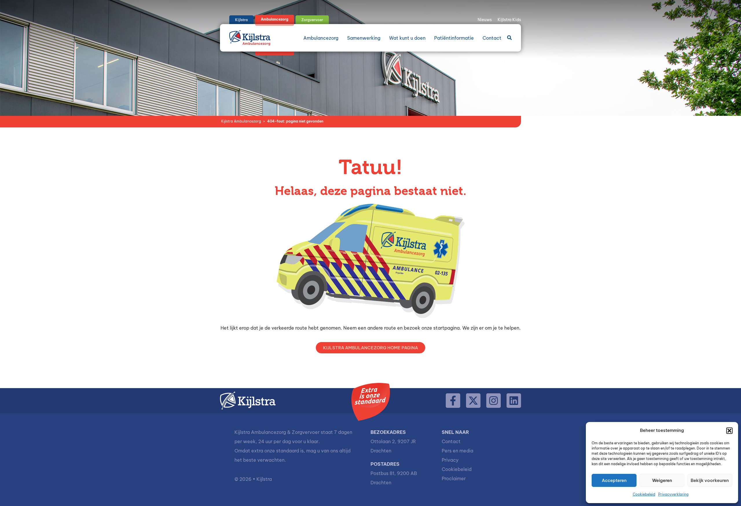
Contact (492, 38)
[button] (729, 431)
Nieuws (485, 19)
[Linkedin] (514, 400)
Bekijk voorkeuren (710, 480)
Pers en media (457, 451)
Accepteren (614, 480)
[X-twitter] (473, 400)
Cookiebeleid (644, 494)
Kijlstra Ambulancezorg (241, 121)
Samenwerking (363, 38)
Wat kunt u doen (407, 38)
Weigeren (662, 480)
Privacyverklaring (673, 494)
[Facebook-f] (453, 400)
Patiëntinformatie (454, 38)
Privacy (450, 460)
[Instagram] (493, 400)
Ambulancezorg (320, 38)
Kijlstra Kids (509, 19)
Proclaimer (454, 478)
